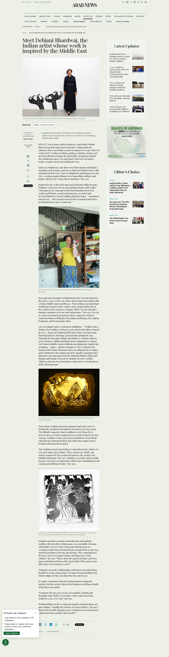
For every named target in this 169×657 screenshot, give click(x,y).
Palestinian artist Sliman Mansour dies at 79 (59, 26)
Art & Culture (30, 21)
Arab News (28, 2)
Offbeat (55, 21)
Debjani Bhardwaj (53, 631)
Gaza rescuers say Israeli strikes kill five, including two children (120, 109)
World (57, 16)
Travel (66, 21)
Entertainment (79, 21)
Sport (108, 16)
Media (77, 16)
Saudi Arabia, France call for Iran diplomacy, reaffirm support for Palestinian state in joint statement (120, 188)
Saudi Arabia (30, 16)
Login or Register (11, 633)
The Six (109, 21)
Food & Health (96, 21)
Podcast (140, 16)
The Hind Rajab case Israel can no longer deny (119, 220)
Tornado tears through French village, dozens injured (120, 98)
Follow (29, 186)
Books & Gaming (122, 21)
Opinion (99, 16)
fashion (44, 21)
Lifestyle (87, 16)
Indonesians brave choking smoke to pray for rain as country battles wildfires (120, 57)
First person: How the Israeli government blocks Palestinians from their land (119, 205)
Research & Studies (123, 16)
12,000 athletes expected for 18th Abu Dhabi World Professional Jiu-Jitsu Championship (119, 72)
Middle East (45, 16)
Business (67, 16)
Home (24, 33)
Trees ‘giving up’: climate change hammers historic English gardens (117, 86)
